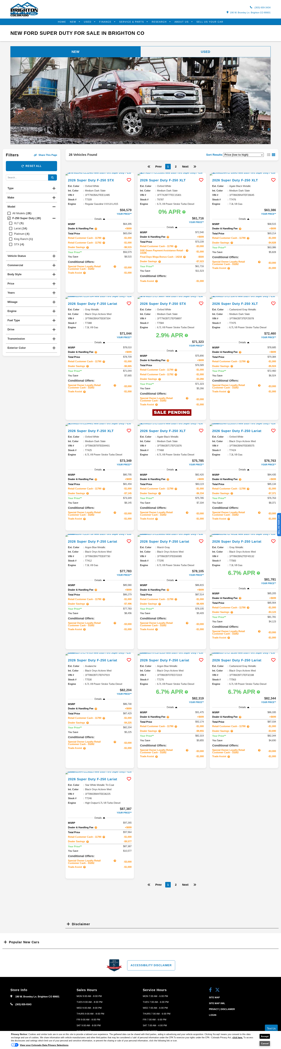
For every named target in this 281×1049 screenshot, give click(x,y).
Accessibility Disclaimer (151, 965)
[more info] (100, 174)
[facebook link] (210, 990)
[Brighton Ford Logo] (24, 15)
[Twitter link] (217, 990)
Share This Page (48, 155)
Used (88, 21)
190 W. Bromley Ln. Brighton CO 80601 (250, 12)
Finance (105, 21)
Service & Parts (132, 21)
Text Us (271, 1028)
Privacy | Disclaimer (222, 1009)
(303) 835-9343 (23, 1004)
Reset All (34, 166)
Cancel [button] (265, 1043)
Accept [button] (265, 1036)
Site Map (214, 997)
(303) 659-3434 (262, 7)
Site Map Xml (217, 1003)
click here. (237, 1037)
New (73, 21)
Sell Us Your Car (209, 21)
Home (62, 21)
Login (212, 1015)
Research (160, 21)
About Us (182, 21)
